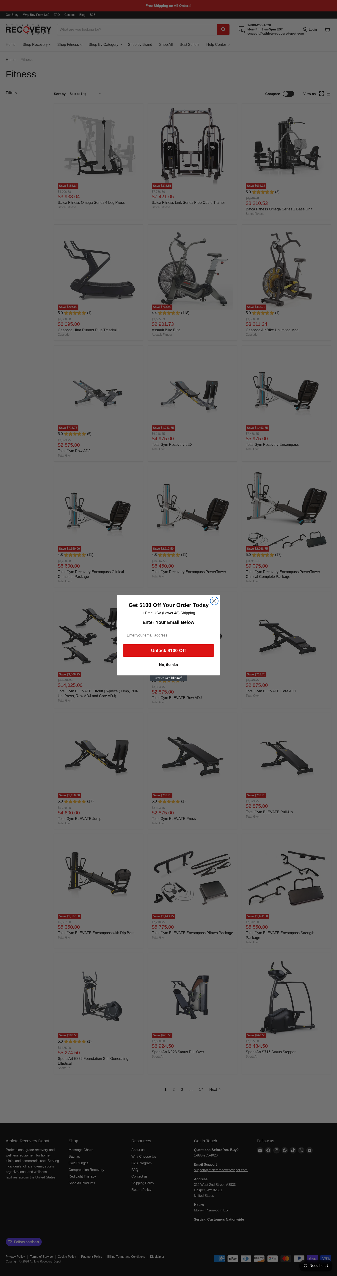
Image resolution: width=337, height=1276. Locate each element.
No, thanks (168, 665)
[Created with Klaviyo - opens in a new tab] (168, 678)
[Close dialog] (214, 601)
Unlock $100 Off (168, 650)
